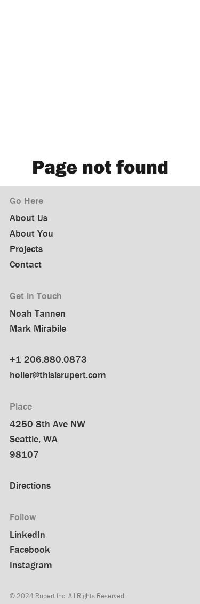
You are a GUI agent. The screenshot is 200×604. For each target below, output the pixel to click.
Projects (26, 248)
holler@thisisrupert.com (58, 374)
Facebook (30, 549)
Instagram (31, 565)
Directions (30, 485)
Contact (26, 264)
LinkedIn (27, 534)
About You (31, 233)
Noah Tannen (38, 313)
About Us (28, 217)
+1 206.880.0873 (48, 359)
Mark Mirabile (38, 328)
